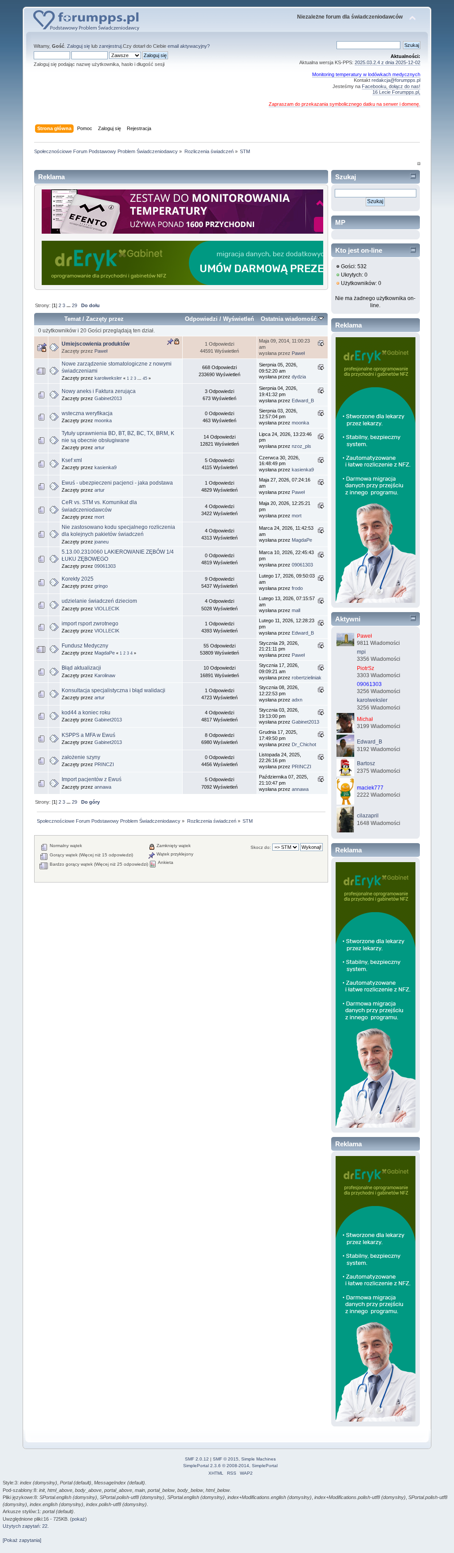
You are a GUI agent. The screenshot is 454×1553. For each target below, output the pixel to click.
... (69, 305)
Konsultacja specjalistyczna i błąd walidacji (113, 690)
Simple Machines (258, 1459)
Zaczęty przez (105, 319)
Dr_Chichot (304, 744)
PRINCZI (104, 764)
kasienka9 (105, 467)
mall (296, 610)
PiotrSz (365, 668)
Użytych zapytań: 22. (26, 1526)
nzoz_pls (301, 446)
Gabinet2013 (108, 398)
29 (74, 305)
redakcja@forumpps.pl (396, 80)
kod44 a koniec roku (86, 712)
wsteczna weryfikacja (87, 413)
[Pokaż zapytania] (22, 1540)
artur (99, 447)
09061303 (105, 566)
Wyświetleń (238, 319)
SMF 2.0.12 (197, 1459)
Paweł (100, 351)
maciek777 (370, 788)
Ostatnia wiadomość (289, 319)
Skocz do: (260, 847)
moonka (103, 420)
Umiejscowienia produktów (95, 344)
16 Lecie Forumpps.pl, (396, 92)
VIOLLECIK (106, 608)
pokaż (78, 1519)
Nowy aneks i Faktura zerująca (99, 391)
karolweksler (108, 378)
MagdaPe (302, 540)
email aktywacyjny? (189, 46)
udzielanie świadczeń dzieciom (99, 601)
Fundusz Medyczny (85, 646)
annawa (102, 787)
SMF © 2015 (226, 1459)
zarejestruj (110, 46)
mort (99, 517)
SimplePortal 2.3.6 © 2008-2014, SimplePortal (230, 1465)
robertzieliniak (306, 677)
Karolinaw (104, 675)
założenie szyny (81, 757)
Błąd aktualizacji (81, 668)
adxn (297, 699)
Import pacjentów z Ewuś (91, 779)
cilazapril (368, 816)
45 (145, 378)
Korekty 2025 (78, 579)
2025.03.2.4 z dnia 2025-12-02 (387, 62)
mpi (361, 652)
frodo (297, 588)
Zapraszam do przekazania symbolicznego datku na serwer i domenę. (344, 104)
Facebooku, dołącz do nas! (391, 86)
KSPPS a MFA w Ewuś (88, 735)
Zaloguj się (78, 46)
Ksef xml (72, 460)
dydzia (299, 376)
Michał (365, 719)
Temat (72, 319)
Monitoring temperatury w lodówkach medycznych (366, 74)
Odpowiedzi (201, 319)
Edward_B (303, 400)
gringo (101, 586)
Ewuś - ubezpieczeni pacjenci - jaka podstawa (117, 483)
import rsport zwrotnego (90, 623)
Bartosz (366, 763)
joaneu (101, 541)
